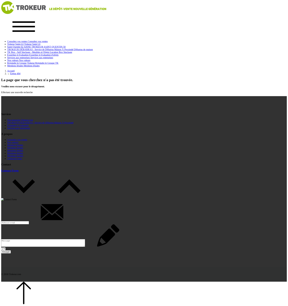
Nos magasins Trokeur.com (20, 120)
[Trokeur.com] (53, 13)
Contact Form (10, 170)
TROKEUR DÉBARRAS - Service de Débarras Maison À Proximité (40, 122)
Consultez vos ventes (17, 139)
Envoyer (6, 252)
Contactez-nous (14, 158)
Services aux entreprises (18, 128)
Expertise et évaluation (18, 125)
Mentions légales (15, 145)
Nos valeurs (12, 142)
